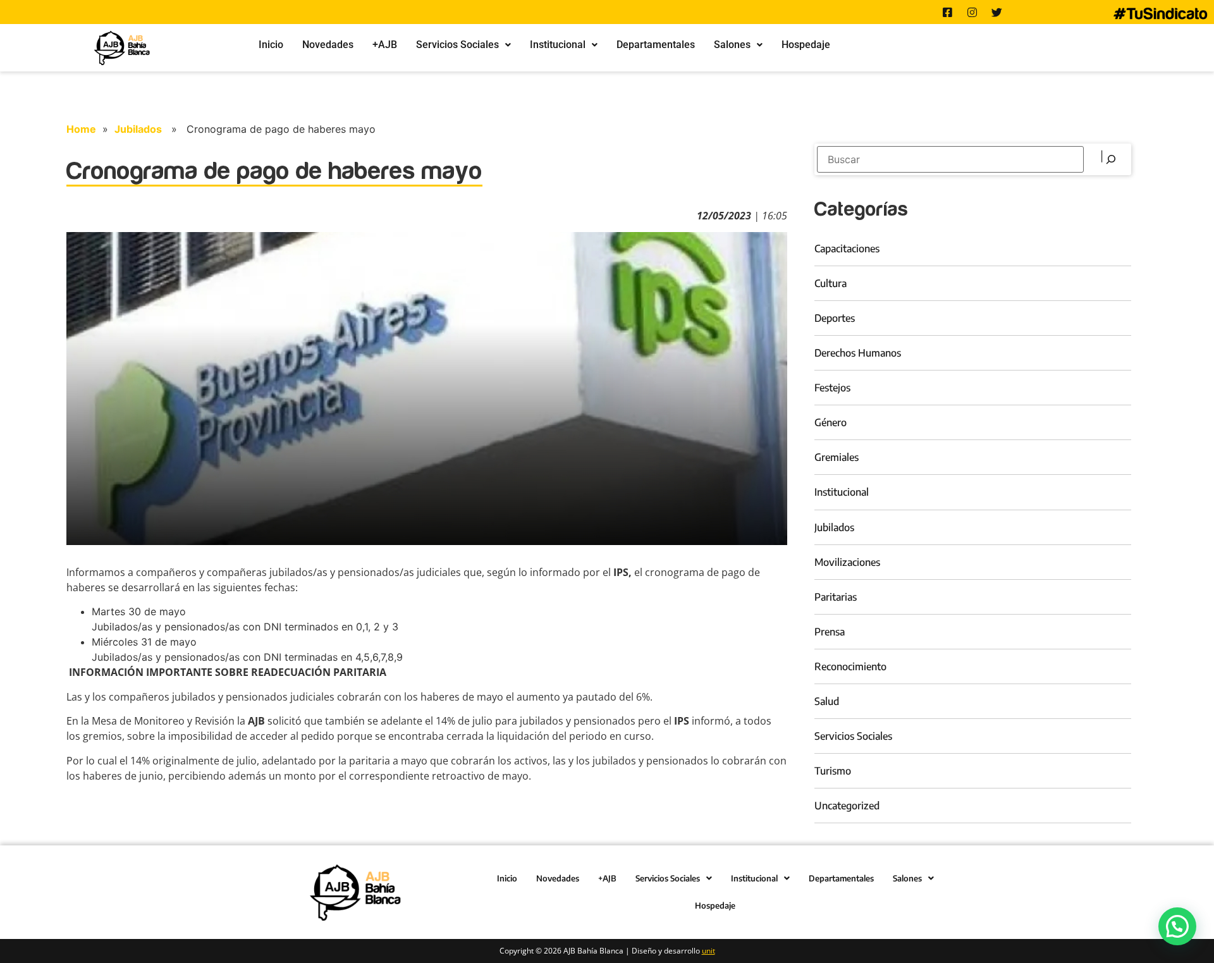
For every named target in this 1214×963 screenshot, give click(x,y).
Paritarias (835, 597)
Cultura (830, 283)
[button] (463, 44)
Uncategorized (847, 805)
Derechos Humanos (857, 353)
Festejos (832, 387)
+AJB (384, 45)
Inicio (271, 45)
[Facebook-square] (948, 12)
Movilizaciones (847, 562)
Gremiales (836, 457)
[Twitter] (997, 12)
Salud (826, 701)
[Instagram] (972, 12)
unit (708, 950)
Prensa (829, 631)
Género (830, 422)
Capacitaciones (847, 248)
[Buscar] (1109, 159)
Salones (732, 45)
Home (81, 129)
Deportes (834, 318)
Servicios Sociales (457, 45)
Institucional (558, 45)
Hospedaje (806, 45)
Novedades (327, 45)
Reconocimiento (850, 666)
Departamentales (655, 45)
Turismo (832, 770)
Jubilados (138, 129)
